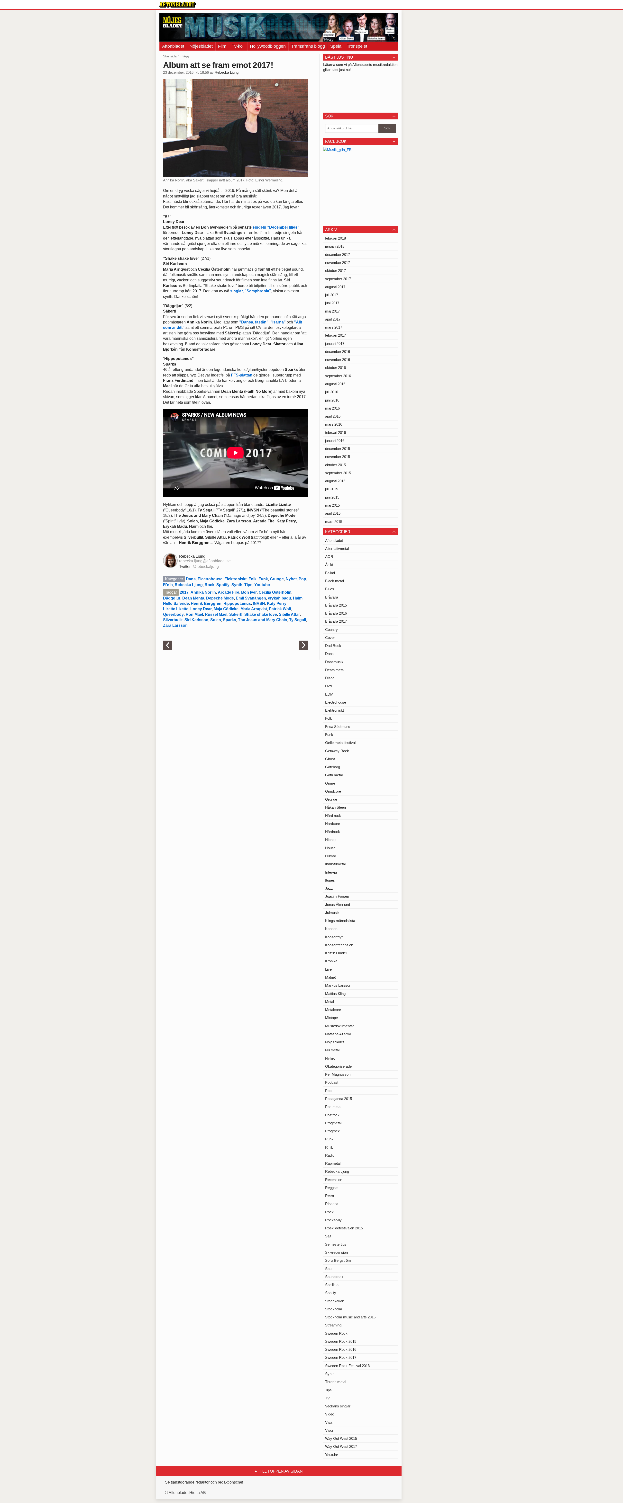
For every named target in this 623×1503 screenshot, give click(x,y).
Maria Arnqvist (253, 609)
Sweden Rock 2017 (340, 1357)
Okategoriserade (338, 1066)
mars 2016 (333, 424)
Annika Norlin (203, 592)
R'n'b (168, 585)
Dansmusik (334, 662)
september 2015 (338, 473)
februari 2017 (335, 335)
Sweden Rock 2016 (340, 1349)
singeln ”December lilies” (276, 227)
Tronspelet (357, 46)
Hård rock (333, 816)
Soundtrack (334, 1277)
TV (327, 1398)
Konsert (331, 929)
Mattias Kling (335, 994)
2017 (184, 592)
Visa (328, 1422)
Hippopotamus (237, 603)
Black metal (334, 581)
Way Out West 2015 (341, 1438)
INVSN (259, 603)
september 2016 (338, 376)
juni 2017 (332, 303)
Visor (329, 1430)
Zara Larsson (175, 625)
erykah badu (279, 598)
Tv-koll (238, 46)
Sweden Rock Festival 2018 (347, 1366)
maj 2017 (332, 311)
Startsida (170, 56)
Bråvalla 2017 (336, 621)
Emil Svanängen (251, 598)
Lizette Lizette (175, 609)
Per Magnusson (337, 1074)
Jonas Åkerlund (337, 905)
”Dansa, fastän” (253, 322)
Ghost (330, 759)
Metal (329, 1002)
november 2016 (337, 360)
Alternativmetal (337, 548)
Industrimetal (335, 864)
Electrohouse (210, 579)
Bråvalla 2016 (336, 613)
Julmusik (332, 913)
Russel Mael (216, 614)
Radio (329, 1155)
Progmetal (333, 1123)
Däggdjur (171, 598)
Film (222, 46)
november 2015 (337, 457)
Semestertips (335, 1244)
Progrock (332, 1131)
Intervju (331, 872)
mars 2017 (333, 327)
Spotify (222, 585)
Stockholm (333, 1309)
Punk (329, 1139)
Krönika (331, 961)
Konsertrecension (339, 945)
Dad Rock (333, 646)
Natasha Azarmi (338, 1034)
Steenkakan (334, 1301)
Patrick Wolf (280, 609)
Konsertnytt (334, 937)
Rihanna (331, 1204)
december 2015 (337, 449)
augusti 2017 (335, 287)
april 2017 (332, 319)
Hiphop (330, 840)
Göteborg (332, 767)
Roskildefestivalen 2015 (344, 1228)
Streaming (333, 1325)
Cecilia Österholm (275, 592)
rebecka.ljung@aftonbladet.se (205, 561)
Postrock (332, 1115)
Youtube (262, 585)
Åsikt (329, 565)
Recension (333, 1180)
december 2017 (337, 254)
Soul (328, 1269)
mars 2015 (333, 521)
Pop (302, 579)
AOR (329, 557)
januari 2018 (334, 246)
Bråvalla (331, 597)
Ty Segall (297, 620)
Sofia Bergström (338, 1260)
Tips (248, 585)
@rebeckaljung (205, 566)
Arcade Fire (228, 592)
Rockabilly (333, 1220)
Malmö (330, 977)
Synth (236, 585)
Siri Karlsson (196, 620)
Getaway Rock (337, 751)
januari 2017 (334, 343)
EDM (329, 694)
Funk (263, 579)
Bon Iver (249, 592)
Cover (330, 637)
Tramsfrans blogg (308, 46)
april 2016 (332, 416)
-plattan (241, 375)
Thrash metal (335, 1382)
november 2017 (337, 262)
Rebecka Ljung (226, 72)
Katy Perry (276, 603)
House (330, 848)
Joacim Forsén (337, 896)
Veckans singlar (337, 1406)
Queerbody (173, 614)
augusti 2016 (335, 384)
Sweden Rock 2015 (340, 1341)
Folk (252, 579)
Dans (191, 579)
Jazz (329, 888)
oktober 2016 (335, 368)
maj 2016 (332, 408)
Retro (329, 1196)
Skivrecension (336, 1252)
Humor (330, 856)
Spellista (332, 1285)
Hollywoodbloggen (268, 46)
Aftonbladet (173, 46)
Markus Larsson (338, 985)
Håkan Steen (335, 807)
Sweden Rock (336, 1333)
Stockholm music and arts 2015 (350, 1317)
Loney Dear (201, 609)
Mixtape (331, 1018)
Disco (329, 678)
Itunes (330, 880)
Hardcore (332, 824)
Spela (335, 46)
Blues (329, 589)
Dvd (328, 686)
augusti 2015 (335, 481)
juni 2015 (332, 497)
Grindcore (333, 791)
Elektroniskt (235, 579)
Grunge (277, 579)
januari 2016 (334, 440)
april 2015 (332, 513)
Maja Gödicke (226, 609)
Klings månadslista (340, 921)
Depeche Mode (220, 598)
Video (329, 1414)
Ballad (330, 573)
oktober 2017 (335, 270)
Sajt (328, 1236)
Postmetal (333, 1107)
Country (331, 629)
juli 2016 (331, 392)
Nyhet (291, 579)
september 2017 (338, 279)
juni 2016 (332, 400)
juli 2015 (331, 489)
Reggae (331, 1188)
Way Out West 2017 (341, 1446)
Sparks (229, 620)
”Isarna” (278, 322)
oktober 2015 (335, 465)
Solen (215, 620)
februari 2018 (335, 238)
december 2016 (337, 351)
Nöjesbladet (201, 46)
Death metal (334, 670)
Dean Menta (193, 598)
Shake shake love (260, 614)
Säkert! (235, 614)
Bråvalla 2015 (336, 605)
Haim (297, 598)
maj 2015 (332, 505)
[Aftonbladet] (177, 5)
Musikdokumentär (339, 1026)
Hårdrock (332, 832)
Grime (330, 783)
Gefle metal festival (340, 743)
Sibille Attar (289, 614)
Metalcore (333, 1010)
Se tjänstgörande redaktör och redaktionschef (204, 1482)
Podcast (331, 1082)
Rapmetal (332, 1163)
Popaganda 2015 (338, 1099)
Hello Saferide (176, 603)
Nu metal (332, 1050)
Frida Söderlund (337, 727)
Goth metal (334, 775)
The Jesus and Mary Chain (262, 620)
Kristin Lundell (336, 953)
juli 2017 (331, 295)
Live (328, 969)
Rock (209, 585)
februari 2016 (335, 432)
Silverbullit (173, 620)
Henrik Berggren (206, 603)
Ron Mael (194, 614)
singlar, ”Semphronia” (250, 291)
